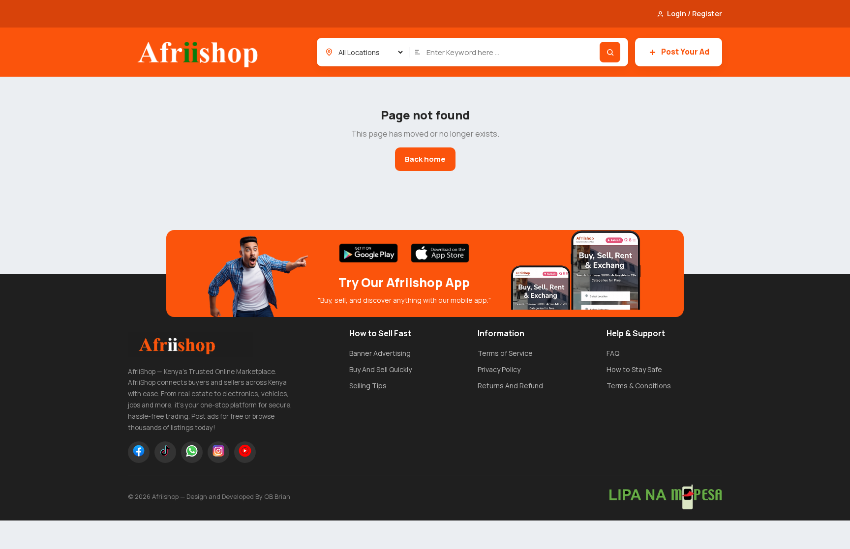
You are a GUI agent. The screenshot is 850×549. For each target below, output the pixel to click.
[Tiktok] (165, 452)
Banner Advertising (380, 353)
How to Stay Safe (634, 369)
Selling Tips (368, 385)
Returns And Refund (510, 385)
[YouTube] (245, 452)
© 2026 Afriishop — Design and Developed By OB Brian (209, 496)
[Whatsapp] (192, 452)
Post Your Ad (685, 51)
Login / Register (694, 13)
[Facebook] (139, 452)
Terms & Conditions (639, 385)
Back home (425, 159)
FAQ (613, 353)
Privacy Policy (499, 369)
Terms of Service (505, 353)
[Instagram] (218, 452)
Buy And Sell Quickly (380, 369)
